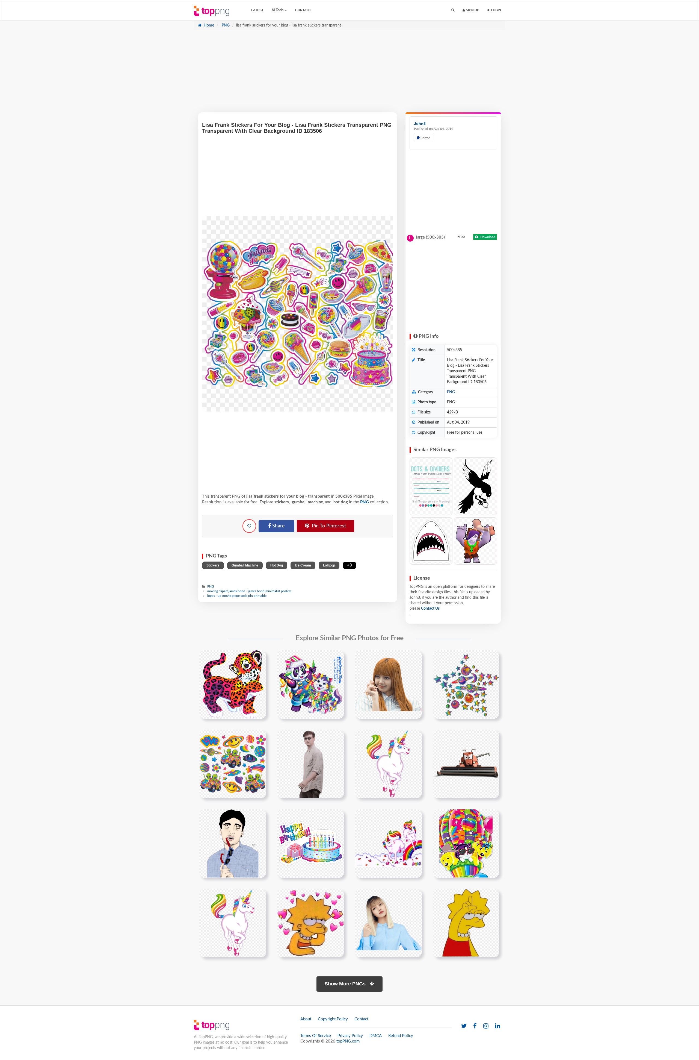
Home (208, 25)
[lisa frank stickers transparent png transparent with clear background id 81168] (466, 684)
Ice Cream (303, 565)
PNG (225, 25)
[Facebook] (475, 1026)
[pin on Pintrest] (258, 657)
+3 (349, 565)
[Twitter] (464, 1026)
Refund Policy (400, 1036)
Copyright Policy (333, 1019)
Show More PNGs (346, 983)
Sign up (472, 10)
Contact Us (430, 608)
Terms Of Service (315, 1036)
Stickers (213, 565)
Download (487, 237)
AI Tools (278, 10)
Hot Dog (276, 565)
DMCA (375, 1036)
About (305, 1019)
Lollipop (329, 565)
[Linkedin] (497, 1026)
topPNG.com (348, 1041)
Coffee (425, 138)
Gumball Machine (245, 565)
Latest (257, 10)
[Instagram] (485, 1026)
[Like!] (249, 526)
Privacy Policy (350, 1036)
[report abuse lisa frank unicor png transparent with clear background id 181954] (388, 843)
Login (495, 10)
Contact (303, 10)
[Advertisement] (349, 74)
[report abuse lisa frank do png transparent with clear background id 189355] (466, 843)
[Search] (452, 10)
